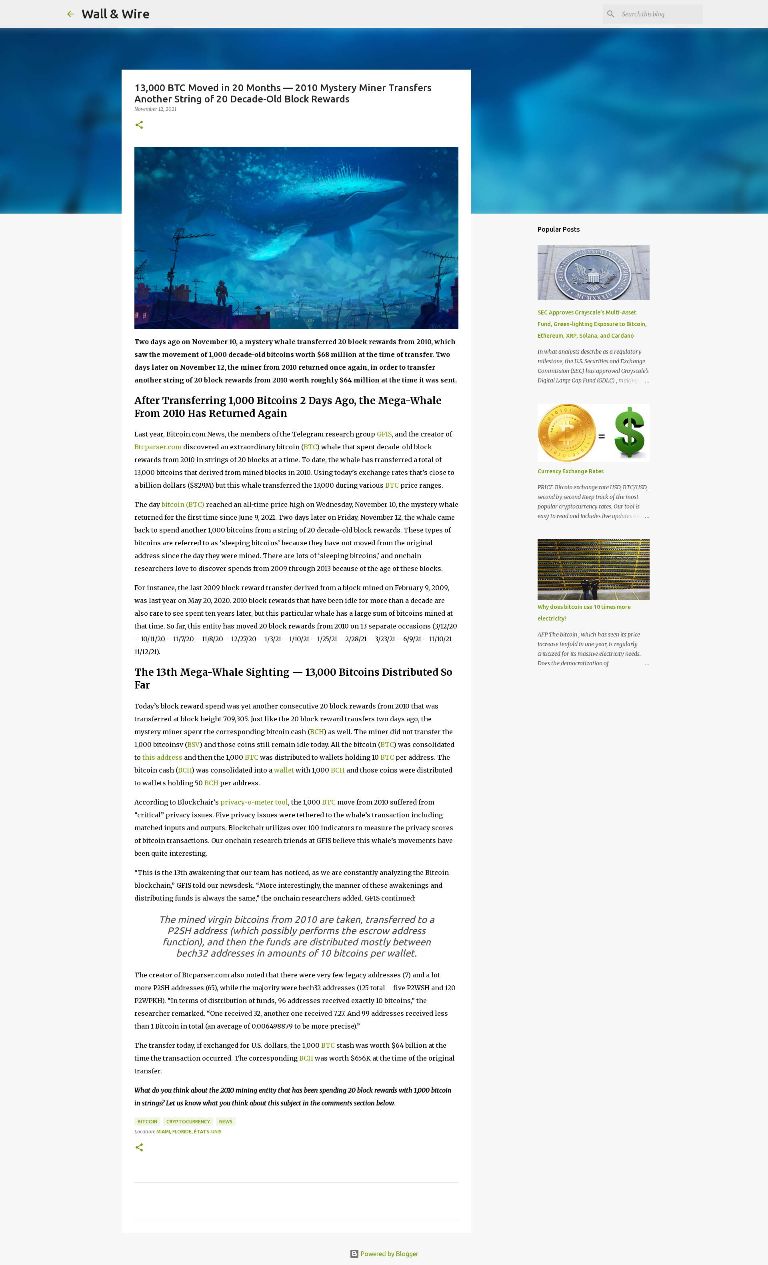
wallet (284, 770)
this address (162, 757)
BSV (193, 745)
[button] (139, 125)
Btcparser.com (158, 447)
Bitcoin (147, 1121)
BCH (317, 732)
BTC (310, 447)
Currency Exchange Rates (571, 471)
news (225, 1121)
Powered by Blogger (388, 1253)
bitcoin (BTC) (183, 504)
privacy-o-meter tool (254, 802)
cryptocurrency (188, 1121)
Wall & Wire (116, 13)
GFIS (384, 434)
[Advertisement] (512, 346)
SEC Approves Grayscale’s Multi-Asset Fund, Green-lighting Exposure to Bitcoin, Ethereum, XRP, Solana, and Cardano (592, 324)
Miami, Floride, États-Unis (189, 1131)
